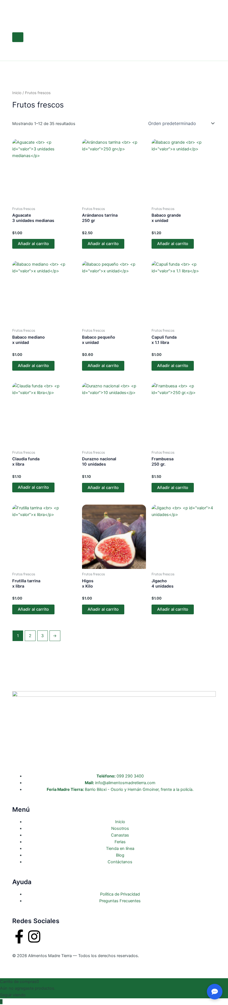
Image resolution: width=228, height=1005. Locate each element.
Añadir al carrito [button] (33, 243)
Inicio (16, 93)
